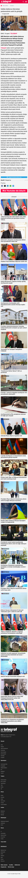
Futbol (2, 838)
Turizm (2, 773)
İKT (1, 769)
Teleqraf (3, 48)
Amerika (2, 797)
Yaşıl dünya (3, 783)
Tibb (2, 785)
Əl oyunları (3, 836)
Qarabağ (2, 755)
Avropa (2, 802)
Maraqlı (2, 814)
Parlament (3, 750)
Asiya (2, 799)
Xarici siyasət (3, 752)
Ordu (2, 744)
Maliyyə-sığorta (4, 767)
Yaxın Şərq (3, 800)
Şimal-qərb (3, 852)
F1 (1, 831)
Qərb (2, 857)
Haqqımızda (3, 867)
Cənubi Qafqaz (4, 804)
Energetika (3, 765)
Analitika (2, 757)
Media (2, 787)
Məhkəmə (3, 811)
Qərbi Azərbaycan (4, 748)
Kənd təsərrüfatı (4, 764)
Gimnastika (3, 833)
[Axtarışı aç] (23, 1)
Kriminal (2, 812)
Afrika (2, 795)
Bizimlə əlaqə (11, 867)
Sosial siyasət (3, 779)
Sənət (2, 824)
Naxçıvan (3, 861)
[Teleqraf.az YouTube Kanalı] (14, 190)
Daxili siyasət (3, 753)
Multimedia (17, 865)
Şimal (2, 853)
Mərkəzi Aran (3, 850)
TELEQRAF (13, 33)
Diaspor (2, 746)
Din (1, 788)
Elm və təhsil (3, 781)
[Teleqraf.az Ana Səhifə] (6, 1)
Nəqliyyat (3, 771)
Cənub (2, 859)
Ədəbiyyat (3, 823)
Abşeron (2, 855)
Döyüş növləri (3, 835)
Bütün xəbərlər (4, 865)
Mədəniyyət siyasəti (5, 821)
